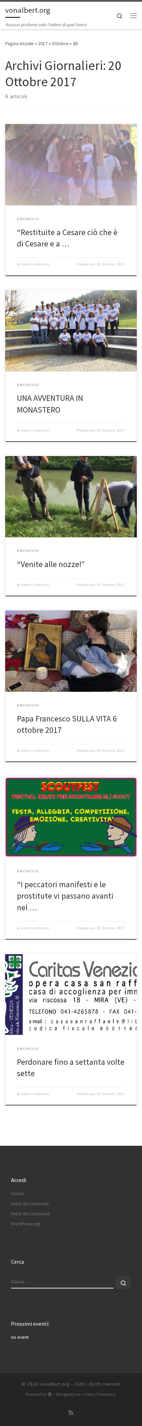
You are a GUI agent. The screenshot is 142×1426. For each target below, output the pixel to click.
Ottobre (60, 43)
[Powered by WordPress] (50, 1394)
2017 (43, 43)
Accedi (17, 1193)
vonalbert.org (55, 1384)
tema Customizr (101, 1394)
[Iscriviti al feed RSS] (71, 1412)
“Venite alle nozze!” (50, 564)
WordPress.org (25, 1224)
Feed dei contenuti (30, 1204)
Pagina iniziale (19, 43)
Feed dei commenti (30, 1214)
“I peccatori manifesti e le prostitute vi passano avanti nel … (65, 895)
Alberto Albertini (35, 264)
